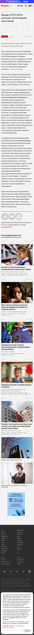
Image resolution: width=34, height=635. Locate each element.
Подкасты (19, 540)
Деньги (3, 540)
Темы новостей (20, 559)
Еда (18, 552)
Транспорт (3, 534)
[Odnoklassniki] (11, 571)
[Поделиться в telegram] (27, 29)
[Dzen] (23, 571)
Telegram (5, 225)
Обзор (18, 536)
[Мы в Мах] (20, 6)
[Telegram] (17, 571)
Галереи (19, 557)
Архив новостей (5, 561)
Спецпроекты (20, 561)
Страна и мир (4, 548)
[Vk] (4, 571)
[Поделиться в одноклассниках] (17, 29)
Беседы (3, 532)
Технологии (4, 546)
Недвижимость (5, 536)
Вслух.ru (6, 6)
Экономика (20, 544)
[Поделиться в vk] (6, 29)
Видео (2, 557)
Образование (20, 542)
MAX (11, 227)
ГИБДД (18, 563)
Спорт (2, 542)
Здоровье (19, 548)
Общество (13, 12)
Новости (8, 12)
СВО (2, 530)
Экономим (19, 532)
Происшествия (20, 530)
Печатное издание (5, 563)
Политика (3, 538)
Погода (3, 552)
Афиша (3, 544)
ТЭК (18, 550)
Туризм (18, 546)
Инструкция (4, 550)
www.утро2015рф (16, 69)
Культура (19, 538)
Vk (20, 225)
